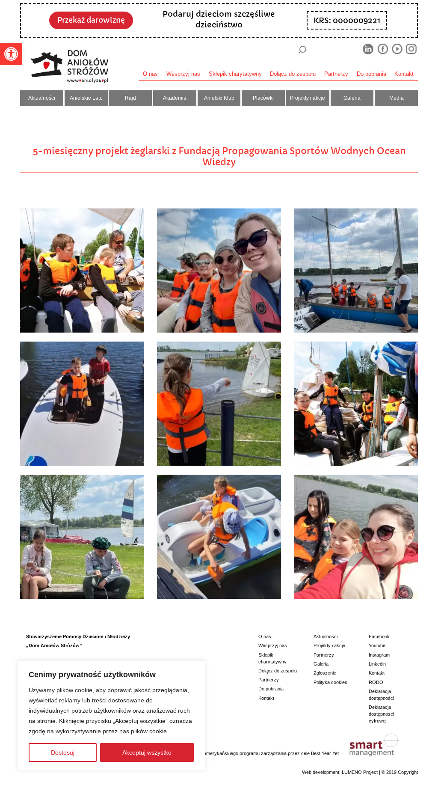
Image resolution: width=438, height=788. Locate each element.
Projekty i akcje (307, 98)
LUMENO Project (360, 772)
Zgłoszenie (325, 672)
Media (396, 98)
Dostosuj (62, 752)
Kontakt (404, 74)
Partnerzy (336, 74)
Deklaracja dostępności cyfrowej (381, 714)
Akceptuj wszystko (147, 752)
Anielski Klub (219, 98)
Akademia (174, 98)
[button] (11, 54)
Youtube (377, 645)
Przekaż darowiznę (91, 20)
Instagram (379, 654)
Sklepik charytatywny (235, 74)
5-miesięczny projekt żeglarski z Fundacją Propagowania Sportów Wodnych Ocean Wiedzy (219, 156)
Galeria (352, 98)
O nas (150, 74)
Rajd (130, 98)
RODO (376, 682)
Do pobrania (371, 74)
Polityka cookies (330, 682)
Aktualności (41, 98)
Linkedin (377, 663)
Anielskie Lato (86, 98)
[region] (111, 715)
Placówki (263, 98)
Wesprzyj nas (183, 74)
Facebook (379, 636)
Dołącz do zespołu (293, 74)
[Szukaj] (302, 50)
